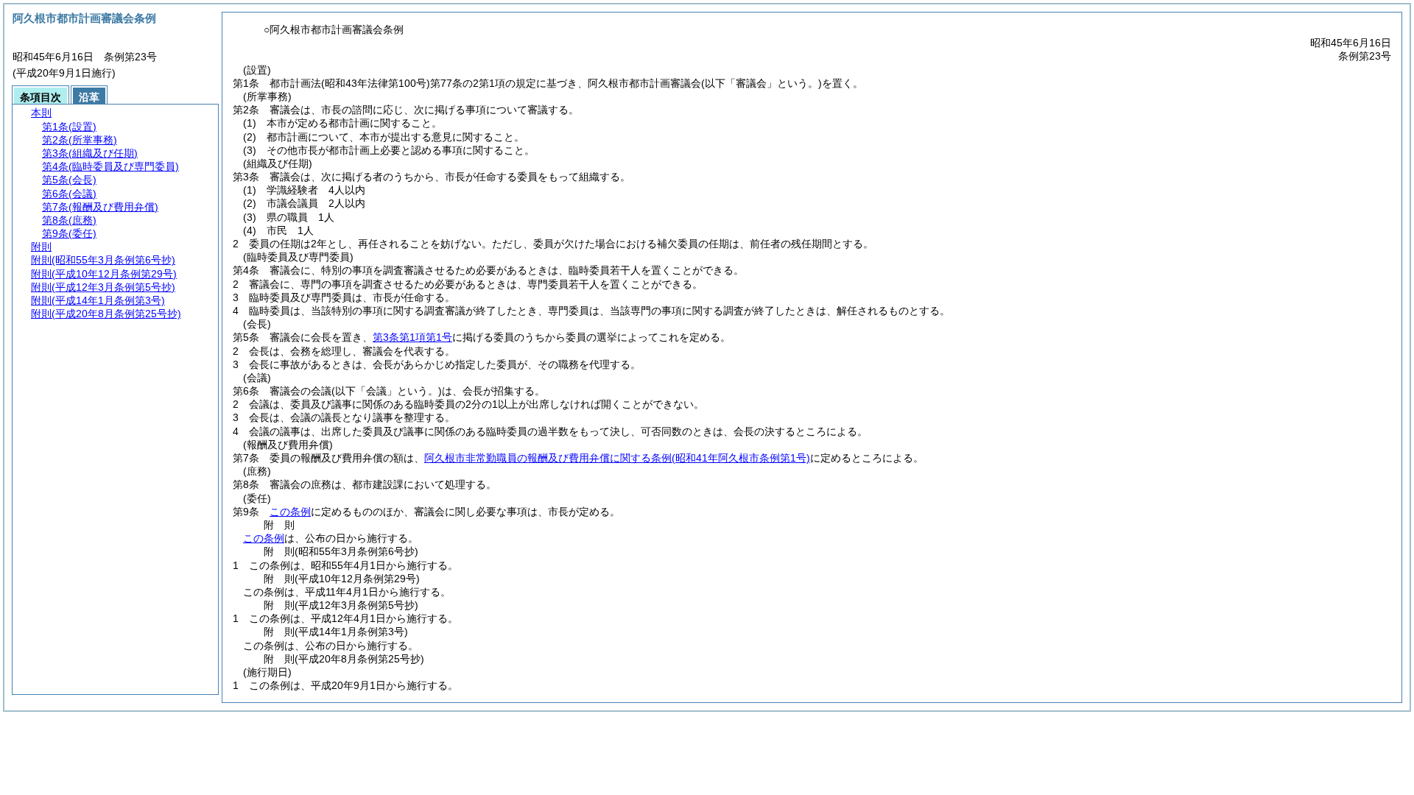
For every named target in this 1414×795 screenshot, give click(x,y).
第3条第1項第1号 (412, 337)
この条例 (290, 511)
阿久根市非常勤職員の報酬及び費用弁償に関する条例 (617, 458)
